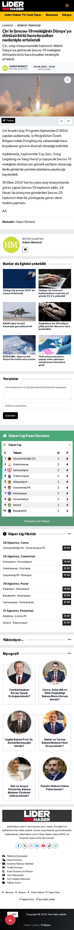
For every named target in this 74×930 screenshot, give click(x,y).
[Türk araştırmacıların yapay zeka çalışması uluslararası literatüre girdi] (55, 344)
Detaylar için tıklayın (37, 521)
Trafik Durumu (14, 867)
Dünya (66, 15)
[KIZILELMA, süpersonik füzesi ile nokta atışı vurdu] (19, 344)
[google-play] (45, 900)
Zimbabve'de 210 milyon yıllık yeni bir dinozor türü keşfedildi (54, 326)
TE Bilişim (45, 925)
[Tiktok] (49, 846)
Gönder (10, 415)
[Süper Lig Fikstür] (69, 534)
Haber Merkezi (32, 242)
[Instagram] (31, 846)
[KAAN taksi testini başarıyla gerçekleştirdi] (19, 311)
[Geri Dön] (10, 920)
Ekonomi (52, 15)
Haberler (7, 25)
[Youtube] (43, 846)
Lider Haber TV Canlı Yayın (23, 15)
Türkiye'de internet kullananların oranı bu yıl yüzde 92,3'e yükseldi (54, 293)
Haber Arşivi (14, 882)
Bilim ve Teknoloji (28, 25)
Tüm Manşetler (15, 875)
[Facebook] (18, 846)
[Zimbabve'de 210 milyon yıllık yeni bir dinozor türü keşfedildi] (55, 311)
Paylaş (10, 120)
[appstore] (27, 900)
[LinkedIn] (37, 846)
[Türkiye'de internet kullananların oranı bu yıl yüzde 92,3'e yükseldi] (55, 278)
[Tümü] (69, 639)
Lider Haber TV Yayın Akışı (45, 892)
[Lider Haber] (13, 5)
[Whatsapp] (56, 846)
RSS (14, 914)
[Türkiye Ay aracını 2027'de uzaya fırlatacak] (19, 278)
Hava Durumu (14, 860)
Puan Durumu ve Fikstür (20, 871)
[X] (25, 846)
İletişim (9, 892)
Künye (22, 892)
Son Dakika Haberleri (18, 879)
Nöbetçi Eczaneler (17, 856)
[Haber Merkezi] (11, 244)
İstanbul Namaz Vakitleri (20, 863)
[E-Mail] (25, 250)
